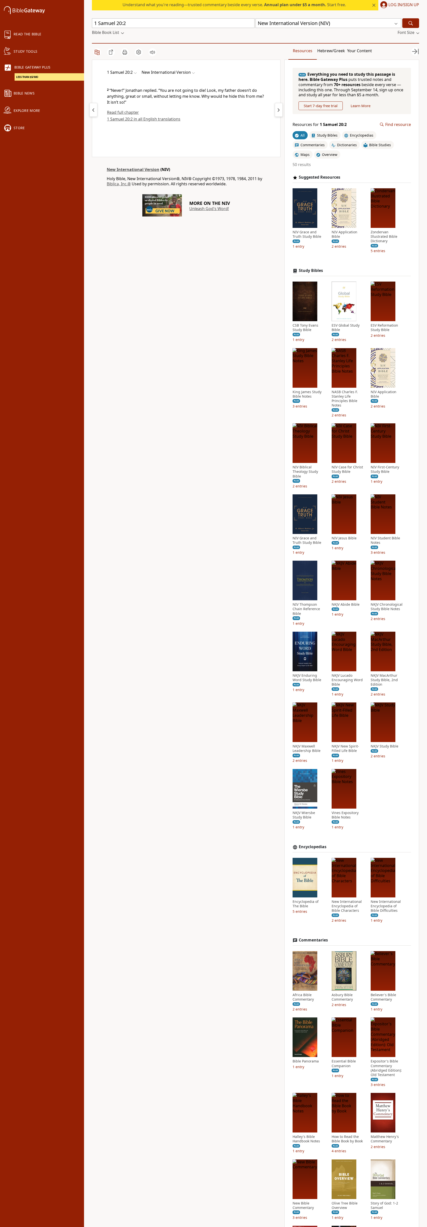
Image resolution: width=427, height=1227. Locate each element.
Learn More (360, 105)
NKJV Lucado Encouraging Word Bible (347, 680)
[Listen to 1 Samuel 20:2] (152, 52)
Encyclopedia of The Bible (306, 903)
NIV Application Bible (344, 234)
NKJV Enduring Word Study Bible (307, 677)
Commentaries (313, 940)
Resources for (320, 124)
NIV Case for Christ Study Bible (347, 469)
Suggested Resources (319, 177)
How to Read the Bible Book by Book (347, 1138)
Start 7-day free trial (321, 105)
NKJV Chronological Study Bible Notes (387, 606)
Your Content (359, 50)
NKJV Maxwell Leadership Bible (306, 748)
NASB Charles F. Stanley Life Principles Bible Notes (345, 399)
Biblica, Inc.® (119, 184)
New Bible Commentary (303, 1205)
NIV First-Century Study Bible (385, 469)
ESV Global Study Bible (346, 327)
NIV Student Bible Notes (385, 540)
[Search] (410, 23)
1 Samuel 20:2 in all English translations (143, 119)
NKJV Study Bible (384, 746)
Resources (302, 50)
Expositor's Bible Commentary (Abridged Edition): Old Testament (386, 1068)
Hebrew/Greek (331, 50)
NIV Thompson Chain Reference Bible (306, 609)
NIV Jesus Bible (344, 538)
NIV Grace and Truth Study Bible (307, 234)
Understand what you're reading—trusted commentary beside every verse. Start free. (234, 4)
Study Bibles (311, 270)
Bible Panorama (306, 1061)
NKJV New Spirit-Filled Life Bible (345, 748)
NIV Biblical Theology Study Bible (305, 471)
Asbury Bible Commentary (342, 997)
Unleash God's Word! (209, 208)
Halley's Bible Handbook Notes (306, 1138)
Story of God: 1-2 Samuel (384, 1205)
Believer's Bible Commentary (383, 997)
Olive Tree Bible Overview (345, 1205)
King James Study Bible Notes (307, 394)
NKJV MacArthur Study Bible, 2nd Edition (384, 680)
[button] (398, 5)
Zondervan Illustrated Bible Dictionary (384, 236)
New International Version (133, 169)
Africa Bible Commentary (303, 997)
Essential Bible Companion (344, 1063)
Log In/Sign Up (403, 4)
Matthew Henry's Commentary (385, 1138)
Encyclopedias (312, 846)
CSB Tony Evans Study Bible (305, 327)
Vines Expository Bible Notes (345, 815)
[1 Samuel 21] (279, 110)
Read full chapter (123, 112)
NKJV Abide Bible (346, 604)
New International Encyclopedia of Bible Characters (347, 906)
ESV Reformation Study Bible (384, 327)
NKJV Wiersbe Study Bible (304, 815)
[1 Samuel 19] (93, 110)
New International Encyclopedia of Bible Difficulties (386, 906)
